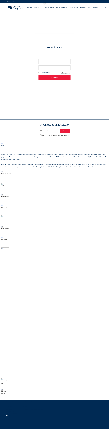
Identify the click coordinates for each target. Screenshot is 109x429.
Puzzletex (82, 7)
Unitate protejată (73, 7)
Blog (88, 7)
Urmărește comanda (11, 413)
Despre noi (95, 7)
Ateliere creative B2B (62, 7)
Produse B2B (37, 7)
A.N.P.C (25, 413)
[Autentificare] (105, 8)
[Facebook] (97, 1)
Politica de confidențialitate (14, 427)
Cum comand (9, 406)
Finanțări (25, 406)
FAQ (24, 411)
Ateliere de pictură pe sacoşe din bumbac (34, 409)
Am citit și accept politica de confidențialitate (55, 135)
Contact (13, 1)
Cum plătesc (9, 409)
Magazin (29, 7)
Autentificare (54, 77)
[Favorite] (101, 8)
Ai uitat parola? (66, 73)
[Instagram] (100, 1)
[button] (44, 3)
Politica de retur (10, 411)
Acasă (8, 1)
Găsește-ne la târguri (48, 7)
